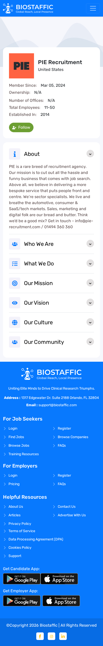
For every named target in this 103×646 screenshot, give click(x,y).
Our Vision (36, 302)
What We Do (39, 263)
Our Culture (38, 322)
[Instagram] (51, 636)
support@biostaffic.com (57, 405)
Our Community (44, 342)
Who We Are (39, 244)
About (32, 154)
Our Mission (38, 283)
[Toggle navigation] (93, 8)
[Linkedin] (63, 636)
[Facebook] (40, 636)
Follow (23, 127)
